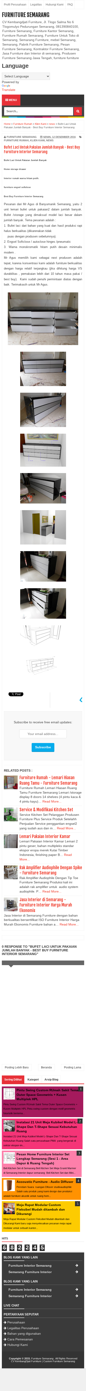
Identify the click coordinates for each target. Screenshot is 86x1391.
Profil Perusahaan (15, 4)
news (49, 140)
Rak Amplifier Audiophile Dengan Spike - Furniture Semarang (50, 870)
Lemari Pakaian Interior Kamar (44, 836)
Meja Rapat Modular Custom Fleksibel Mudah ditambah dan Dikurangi (41, 1209)
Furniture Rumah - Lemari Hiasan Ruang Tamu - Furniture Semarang (48, 780)
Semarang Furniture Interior (30, 1272)
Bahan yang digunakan (24, 1333)
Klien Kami (37, 140)
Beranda (46, 1067)
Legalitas (36, 4)
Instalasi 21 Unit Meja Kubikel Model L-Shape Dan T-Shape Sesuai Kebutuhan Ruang (47, 1126)
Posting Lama (72, 1067)
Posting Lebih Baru (17, 1067)
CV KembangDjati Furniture (26, 1361)
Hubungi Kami (55, 4)
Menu (12, 100)
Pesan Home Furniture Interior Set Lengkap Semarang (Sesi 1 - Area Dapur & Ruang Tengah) (43, 1158)
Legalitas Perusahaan (23, 1328)
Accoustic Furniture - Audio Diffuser (45, 1182)
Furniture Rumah (16, 140)
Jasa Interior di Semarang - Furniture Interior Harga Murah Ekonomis (45, 905)
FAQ (70, 4)
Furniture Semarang (25, 14)
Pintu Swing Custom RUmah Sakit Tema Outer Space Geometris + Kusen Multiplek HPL (47, 1094)
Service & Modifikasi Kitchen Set (46, 809)
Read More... (51, 801)
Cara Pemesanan (20, 1339)
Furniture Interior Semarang (30, 1265)
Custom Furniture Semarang (59, 1361)
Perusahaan (16, 1322)
